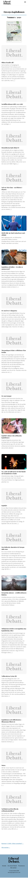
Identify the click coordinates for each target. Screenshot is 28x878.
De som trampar (6, 396)
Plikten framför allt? (7, 62)
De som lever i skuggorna (9, 311)
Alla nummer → (5, 847)
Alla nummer (13, 867)
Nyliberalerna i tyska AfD (9, 676)
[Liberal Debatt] (7, 4)
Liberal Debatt (13, 870)
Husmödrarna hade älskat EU (10, 148)
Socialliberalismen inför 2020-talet (12, 104)
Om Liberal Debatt (12, 865)
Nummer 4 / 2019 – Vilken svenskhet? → (12, 843)
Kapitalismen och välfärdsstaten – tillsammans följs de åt (11, 721)
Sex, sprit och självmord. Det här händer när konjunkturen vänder (13, 473)
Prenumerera (21, 865)
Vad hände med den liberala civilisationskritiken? (9, 810)
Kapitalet (4, 505)
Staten (3, 765)
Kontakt (4, 865)
